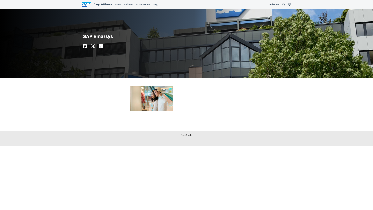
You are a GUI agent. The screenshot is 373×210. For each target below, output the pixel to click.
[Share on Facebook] (85, 47)
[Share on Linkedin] (101, 47)
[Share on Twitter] (93, 47)
